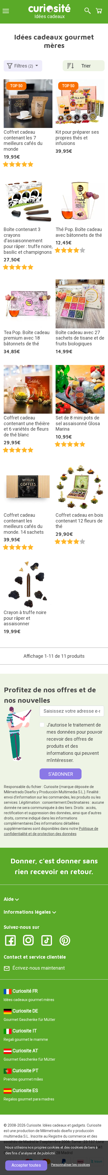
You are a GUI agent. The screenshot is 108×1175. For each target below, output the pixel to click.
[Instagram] (28, 940)
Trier (86, 66)
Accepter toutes (26, 1165)
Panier (99, 11)
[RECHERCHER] (87, 11)
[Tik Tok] (47, 940)
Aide (9, 899)
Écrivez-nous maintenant (39, 968)
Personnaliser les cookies (70, 1165)
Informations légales (27, 912)
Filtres (23, 66)
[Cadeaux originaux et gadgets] (49, 7)
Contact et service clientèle (35, 957)
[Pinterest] (65, 940)
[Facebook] (10, 940)
